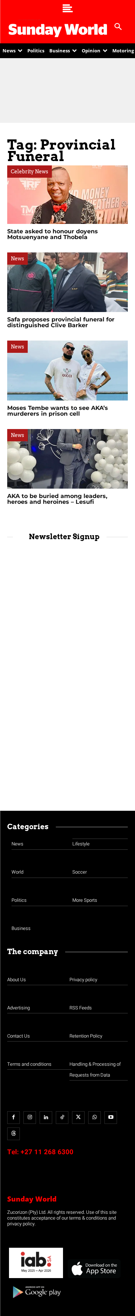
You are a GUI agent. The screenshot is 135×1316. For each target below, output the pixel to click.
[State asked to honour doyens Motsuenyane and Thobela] (67, 194)
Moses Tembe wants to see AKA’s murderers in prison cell (57, 410)
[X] (78, 1117)
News (17, 258)
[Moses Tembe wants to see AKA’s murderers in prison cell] (67, 370)
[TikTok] (62, 1117)
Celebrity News (29, 171)
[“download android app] (36, 1300)
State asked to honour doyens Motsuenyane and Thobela (52, 234)
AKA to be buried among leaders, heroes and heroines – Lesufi (57, 499)
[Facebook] (13, 1117)
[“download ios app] (93, 1278)
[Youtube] (110, 1117)
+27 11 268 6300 (47, 1152)
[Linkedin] (46, 1117)
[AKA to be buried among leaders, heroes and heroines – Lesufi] (67, 459)
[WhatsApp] (94, 1117)
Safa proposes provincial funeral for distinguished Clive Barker (60, 322)
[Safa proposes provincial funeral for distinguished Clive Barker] (67, 282)
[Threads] (13, 1133)
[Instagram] (29, 1117)
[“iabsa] (36, 1278)
